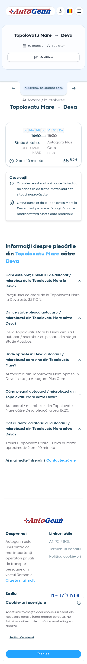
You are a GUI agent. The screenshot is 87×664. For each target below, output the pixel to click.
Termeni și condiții (65, 549)
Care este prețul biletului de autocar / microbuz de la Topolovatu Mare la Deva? (38, 281)
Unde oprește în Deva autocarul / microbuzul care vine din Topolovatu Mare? (37, 360)
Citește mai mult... (21, 580)
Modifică (46, 57)
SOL (66, 541)
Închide (43, 654)
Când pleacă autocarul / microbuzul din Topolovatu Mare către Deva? (41, 394)
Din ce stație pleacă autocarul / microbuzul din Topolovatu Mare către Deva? (39, 318)
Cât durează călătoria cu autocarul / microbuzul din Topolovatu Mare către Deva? (39, 429)
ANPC (54, 541)
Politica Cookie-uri (22, 637)
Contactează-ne (61, 460)
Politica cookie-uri (65, 556)
